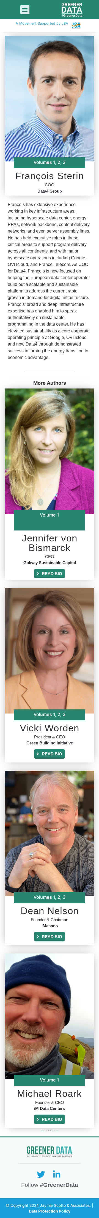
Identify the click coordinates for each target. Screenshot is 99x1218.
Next (57, 1131)
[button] (24, 9)
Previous (43, 1131)
